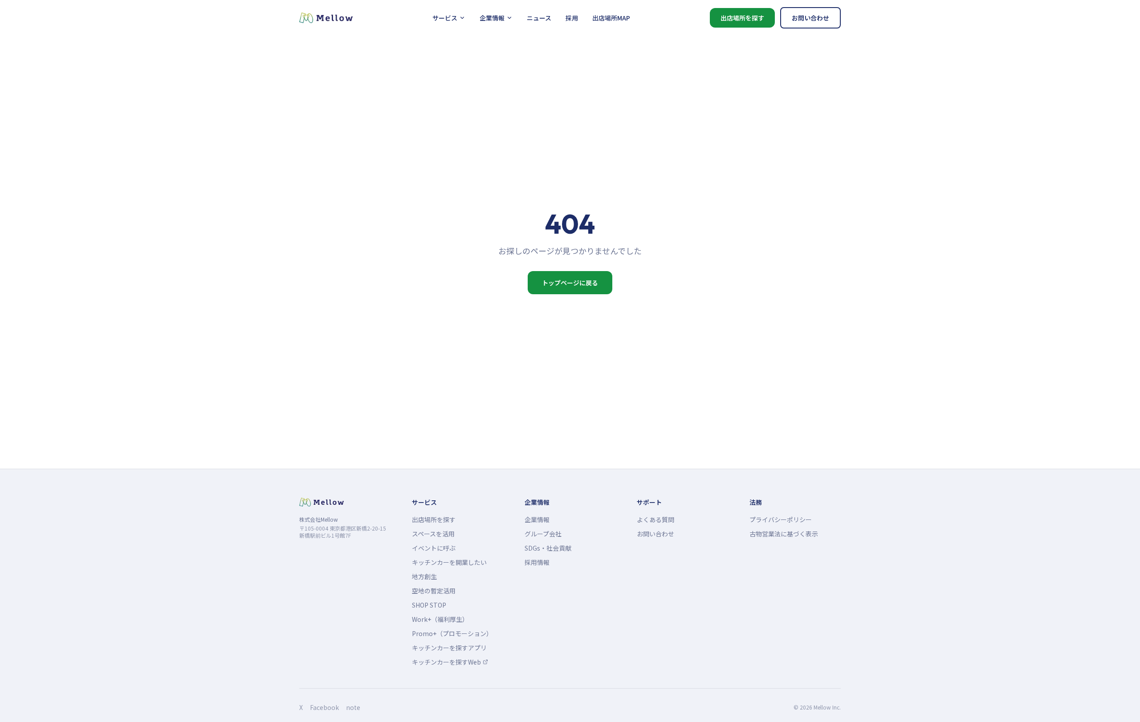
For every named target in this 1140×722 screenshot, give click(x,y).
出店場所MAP (611, 17)
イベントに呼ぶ (434, 548)
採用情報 (537, 562)
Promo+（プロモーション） (452, 633)
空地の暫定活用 (434, 590)
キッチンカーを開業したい (449, 562)
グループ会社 (543, 533)
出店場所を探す (742, 17)
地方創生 (424, 576)
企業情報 (492, 17)
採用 (572, 17)
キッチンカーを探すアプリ (449, 647)
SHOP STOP (429, 604)
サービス (444, 17)
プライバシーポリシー (780, 519)
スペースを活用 (433, 533)
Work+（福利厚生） (440, 619)
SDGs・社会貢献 (548, 548)
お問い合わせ (810, 17)
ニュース (539, 17)
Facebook (324, 707)
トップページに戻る (570, 282)
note (353, 707)
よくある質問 (655, 519)
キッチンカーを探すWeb (449, 661)
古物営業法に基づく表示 (783, 533)
